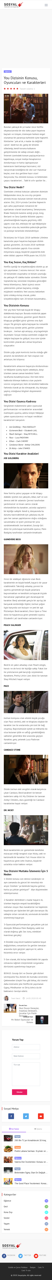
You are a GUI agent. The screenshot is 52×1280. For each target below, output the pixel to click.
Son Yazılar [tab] (15, 1129)
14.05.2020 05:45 (33, 998)
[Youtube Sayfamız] (40, 1116)
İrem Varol (15, 998)
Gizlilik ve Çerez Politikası (18, 1267)
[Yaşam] (9, 1138)
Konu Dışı (8, 1212)
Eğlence (7, 71)
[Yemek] (9, 1149)
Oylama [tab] (39, 1129)
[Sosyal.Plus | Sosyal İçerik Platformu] (4, 4)
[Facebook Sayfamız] (11, 1116)
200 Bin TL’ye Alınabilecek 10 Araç (30, 1140)
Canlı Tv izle (26, 1270)
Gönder (19, 1092)
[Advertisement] (26, 40)
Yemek (17, 1147)
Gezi (6, 1206)
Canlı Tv (41, 1267)
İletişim (32, 1267)
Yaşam (17, 1137)
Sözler (7, 1218)
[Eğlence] (9, 1160)
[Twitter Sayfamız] (26, 1116)
